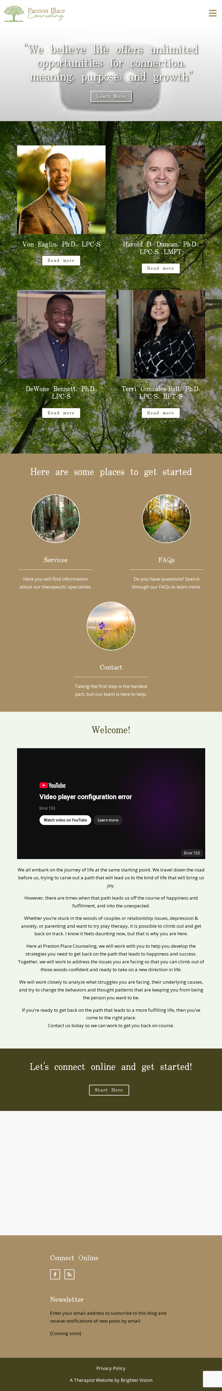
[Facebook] (55, 1274)
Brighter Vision (136, 1380)
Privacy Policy (111, 1368)
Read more (61, 261)
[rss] (69, 1274)
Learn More (111, 96)
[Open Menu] (213, 13)
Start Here (109, 1090)
